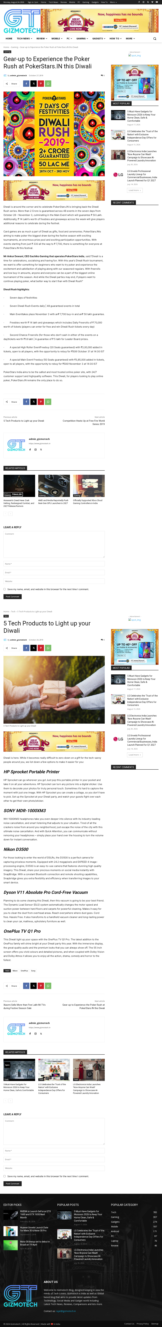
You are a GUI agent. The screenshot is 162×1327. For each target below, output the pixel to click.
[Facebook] (139, 2)
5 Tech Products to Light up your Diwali (23, 420)
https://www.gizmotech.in (39, 443)
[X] (148, 2)
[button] (155, 38)
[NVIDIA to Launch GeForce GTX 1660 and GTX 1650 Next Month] (10, 1215)
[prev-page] (5, 514)
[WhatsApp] (48, 83)
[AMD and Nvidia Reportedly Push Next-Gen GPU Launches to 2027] (54, 486)
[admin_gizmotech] (5, 75)
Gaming (14, 47)
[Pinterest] (41, 83)
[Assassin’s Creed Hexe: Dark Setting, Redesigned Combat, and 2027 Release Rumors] (19, 486)
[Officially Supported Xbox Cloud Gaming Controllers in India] (89, 486)
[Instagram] (143, 2)
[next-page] (10, 514)
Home (6, 47)
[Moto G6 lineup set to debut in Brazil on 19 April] (10, 1245)
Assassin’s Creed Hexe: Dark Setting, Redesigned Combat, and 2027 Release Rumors (18, 503)
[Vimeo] (152, 2)
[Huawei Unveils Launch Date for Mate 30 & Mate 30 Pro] (10, 1231)
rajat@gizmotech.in (66, 1311)
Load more (134, 190)
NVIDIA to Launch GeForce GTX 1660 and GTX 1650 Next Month (35, 1214)
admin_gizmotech (18, 75)
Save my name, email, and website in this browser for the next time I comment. (48, 589)
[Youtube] (157, 2)
